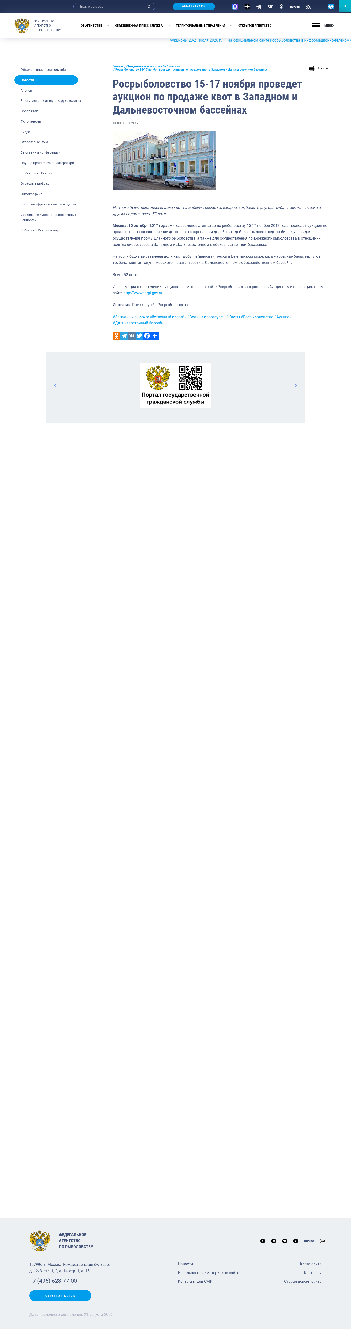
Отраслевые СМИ (34, 142)
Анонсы (27, 90)
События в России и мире (40, 230)
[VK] (270, 6)
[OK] (281, 6)
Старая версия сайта (303, 1281)
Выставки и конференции (41, 152)
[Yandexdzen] (247, 7)
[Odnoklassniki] (116, 336)
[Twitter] (139, 336)
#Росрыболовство (257, 317)
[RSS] (308, 6)
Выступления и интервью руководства (51, 101)
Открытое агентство (254, 25)
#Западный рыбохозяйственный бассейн (149, 317)
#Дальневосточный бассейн (138, 323)
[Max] (235, 7)
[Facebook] (147, 336)
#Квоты (233, 317)
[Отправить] (155, 336)
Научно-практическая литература (47, 163)
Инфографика (32, 194)
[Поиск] (149, 6)
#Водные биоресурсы (206, 317)
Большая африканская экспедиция (48, 204)
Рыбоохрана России (36, 173)
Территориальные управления (200, 25)
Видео (25, 132)
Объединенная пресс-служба (139, 25)
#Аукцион (283, 317)
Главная (118, 66)
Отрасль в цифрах (35, 183)
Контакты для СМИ (195, 1281)
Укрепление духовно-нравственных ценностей (48, 217)
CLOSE (344, 6)
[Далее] (295, 385)
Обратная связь (194, 6)
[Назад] (55, 385)
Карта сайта (311, 1264)
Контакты (313, 1273)
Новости (27, 80)
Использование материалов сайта (208, 1273)
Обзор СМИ (29, 111)
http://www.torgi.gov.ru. (143, 293)
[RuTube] (295, 6)
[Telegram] (258, 6)
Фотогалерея (31, 121)
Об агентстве (91, 25)
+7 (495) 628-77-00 (53, 1280)
